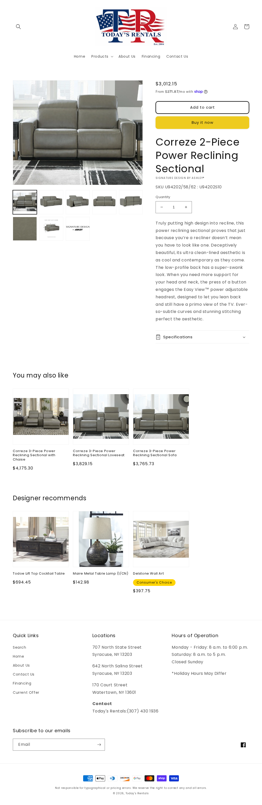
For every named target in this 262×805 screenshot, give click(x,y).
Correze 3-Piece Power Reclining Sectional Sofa (155, 453)
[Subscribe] (99, 745)
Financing (22, 683)
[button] (18, 26)
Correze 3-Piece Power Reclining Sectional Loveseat (99, 453)
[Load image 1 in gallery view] (25, 202)
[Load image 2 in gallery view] (51, 202)
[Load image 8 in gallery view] (78, 229)
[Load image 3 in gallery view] (78, 202)
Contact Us (24, 674)
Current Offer (26, 692)
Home (18, 656)
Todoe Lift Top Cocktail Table (39, 574)
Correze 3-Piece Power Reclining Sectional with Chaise (34, 455)
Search (19, 647)
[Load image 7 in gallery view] (51, 229)
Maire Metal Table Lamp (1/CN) (100, 574)
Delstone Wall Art (148, 574)
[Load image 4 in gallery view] (104, 202)
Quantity (163, 197)
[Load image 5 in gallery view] (131, 202)
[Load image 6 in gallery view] (25, 229)
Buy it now (202, 122)
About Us (21, 665)
